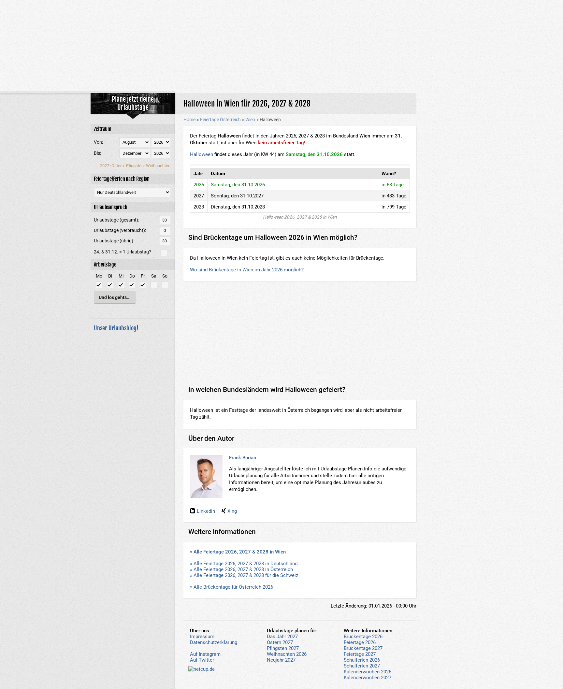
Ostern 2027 (280, 642)
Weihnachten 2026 (287, 654)
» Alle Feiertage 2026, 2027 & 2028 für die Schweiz (244, 575)
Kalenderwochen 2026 (367, 672)
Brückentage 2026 (363, 636)
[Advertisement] (281, 45)
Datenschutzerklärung (213, 642)
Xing (232, 511)
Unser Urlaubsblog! (116, 328)
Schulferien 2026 (362, 660)
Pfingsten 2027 (283, 648)
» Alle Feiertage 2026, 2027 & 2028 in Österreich (241, 569)
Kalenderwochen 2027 (367, 678)
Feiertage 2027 (360, 654)
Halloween (201, 154)
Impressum (202, 636)
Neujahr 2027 (281, 660)
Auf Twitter (202, 660)
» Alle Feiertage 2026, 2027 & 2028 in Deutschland (243, 564)
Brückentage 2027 (363, 648)
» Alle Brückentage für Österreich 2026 (231, 587)
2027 (104, 165)
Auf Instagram (205, 654)
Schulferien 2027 (362, 666)
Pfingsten (135, 165)
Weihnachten (158, 165)
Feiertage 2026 (360, 642)
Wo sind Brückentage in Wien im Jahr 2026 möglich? (247, 270)
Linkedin (206, 511)
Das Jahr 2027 (282, 636)
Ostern (117, 165)
